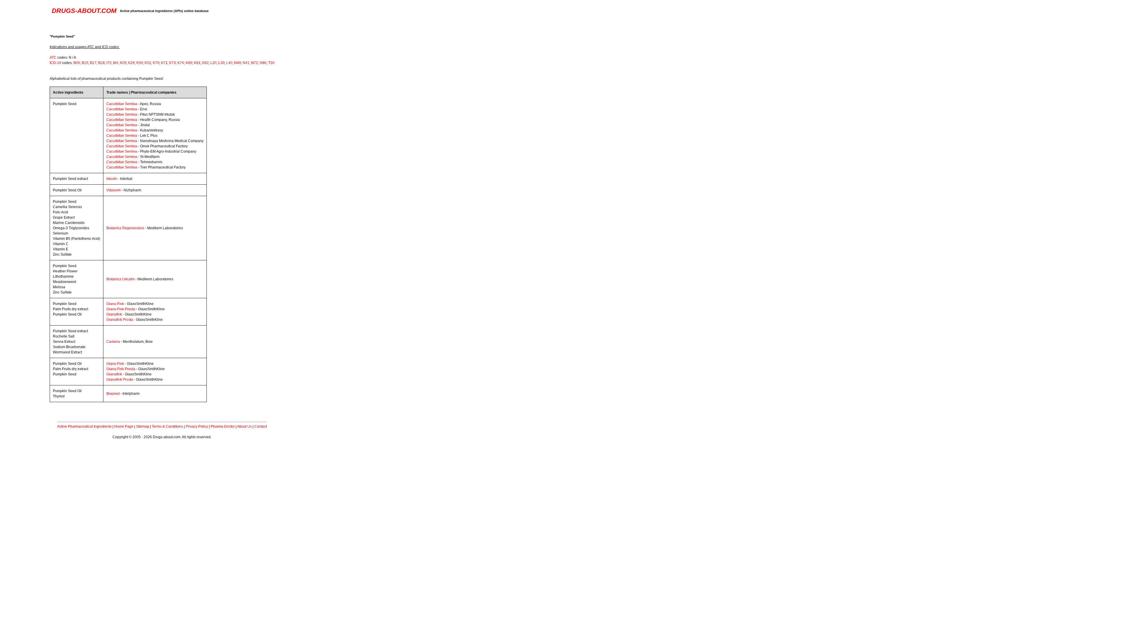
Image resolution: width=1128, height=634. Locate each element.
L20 (213, 63)
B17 (93, 63)
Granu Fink (115, 304)
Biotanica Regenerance (125, 228)
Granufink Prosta (119, 320)
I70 (108, 63)
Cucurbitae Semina (121, 104)
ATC (53, 57)
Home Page (123, 426)
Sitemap (142, 426)
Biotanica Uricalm (120, 279)
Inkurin (111, 179)
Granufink (114, 314)
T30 (271, 63)
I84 (115, 63)
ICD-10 (55, 63)
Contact (260, 426)
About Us (244, 426)
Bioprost (113, 394)
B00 (76, 63)
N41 (246, 63)
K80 (189, 63)
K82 (205, 63)
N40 (237, 63)
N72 (254, 63)
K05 (123, 63)
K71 (164, 63)
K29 (131, 63)
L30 (221, 63)
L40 (229, 63)
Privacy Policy (197, 426)
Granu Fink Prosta (120, 309)
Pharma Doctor (223, 426)
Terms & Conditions (167, 426)
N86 (263, 63)
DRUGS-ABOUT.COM (84, 10)
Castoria (113, 342)
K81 (197, 63)
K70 (156, 63)
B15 (85, 63)
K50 (139, 63)
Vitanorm (113, 190)
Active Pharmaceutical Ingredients (84, 426)
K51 (148, 63)
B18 (101, 63)
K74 (180, 63)
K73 (172, 63)
